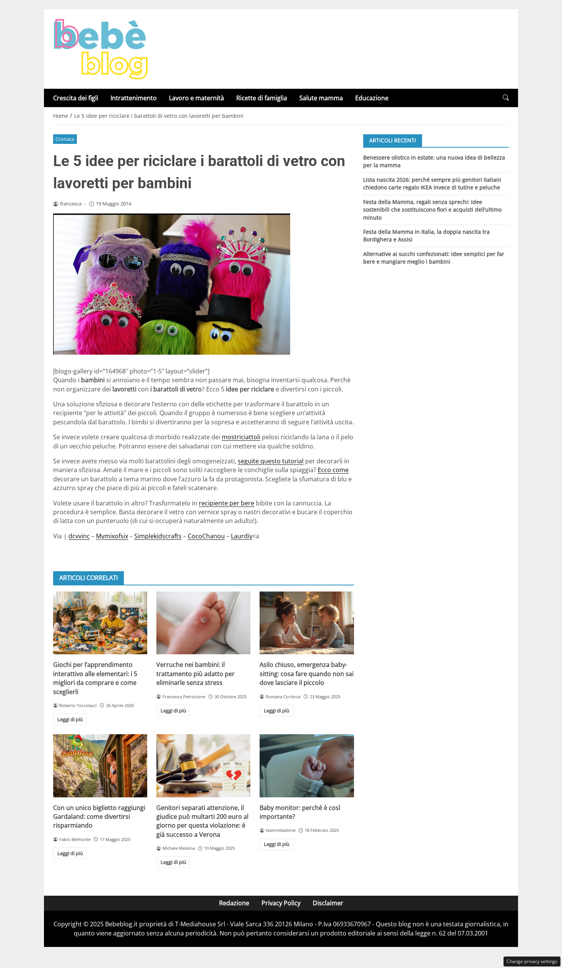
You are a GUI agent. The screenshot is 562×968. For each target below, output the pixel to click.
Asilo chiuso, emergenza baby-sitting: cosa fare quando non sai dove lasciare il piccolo (307, 673)
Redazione (234, 903)
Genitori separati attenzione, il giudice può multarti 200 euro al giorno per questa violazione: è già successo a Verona (202, 821)
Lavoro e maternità (196, 98)
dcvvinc (79, 536)
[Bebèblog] (100, 48)
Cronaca (64, 138)
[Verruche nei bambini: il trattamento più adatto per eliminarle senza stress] (203, 623)
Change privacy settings (532, 961)
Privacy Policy (281, 903)
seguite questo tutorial (271, 461)
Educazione (371, 98)
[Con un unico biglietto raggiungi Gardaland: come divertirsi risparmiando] (100, 765)
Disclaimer (328, 903)
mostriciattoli (241, 437)
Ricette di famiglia (261, 98)
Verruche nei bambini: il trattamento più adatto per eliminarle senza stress (195, 673)
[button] (506, 97)
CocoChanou (206, 536)
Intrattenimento (133, 98)
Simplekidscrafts (158, 536)
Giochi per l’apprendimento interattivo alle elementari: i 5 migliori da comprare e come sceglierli (95, 678)
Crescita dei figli (75, 98)
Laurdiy (241, 536)
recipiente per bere (226, 503)
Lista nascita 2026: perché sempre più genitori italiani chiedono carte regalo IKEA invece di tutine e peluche (432, 183)
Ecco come (333, 470)
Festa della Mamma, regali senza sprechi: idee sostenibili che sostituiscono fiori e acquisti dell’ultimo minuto (432, 209)
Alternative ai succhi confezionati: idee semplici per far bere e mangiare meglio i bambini (433, 257)
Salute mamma (321, 98)
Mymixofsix (112, 536)
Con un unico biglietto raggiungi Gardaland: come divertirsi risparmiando (99, 816)
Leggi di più (70, 719)
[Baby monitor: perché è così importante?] (307, 765)
